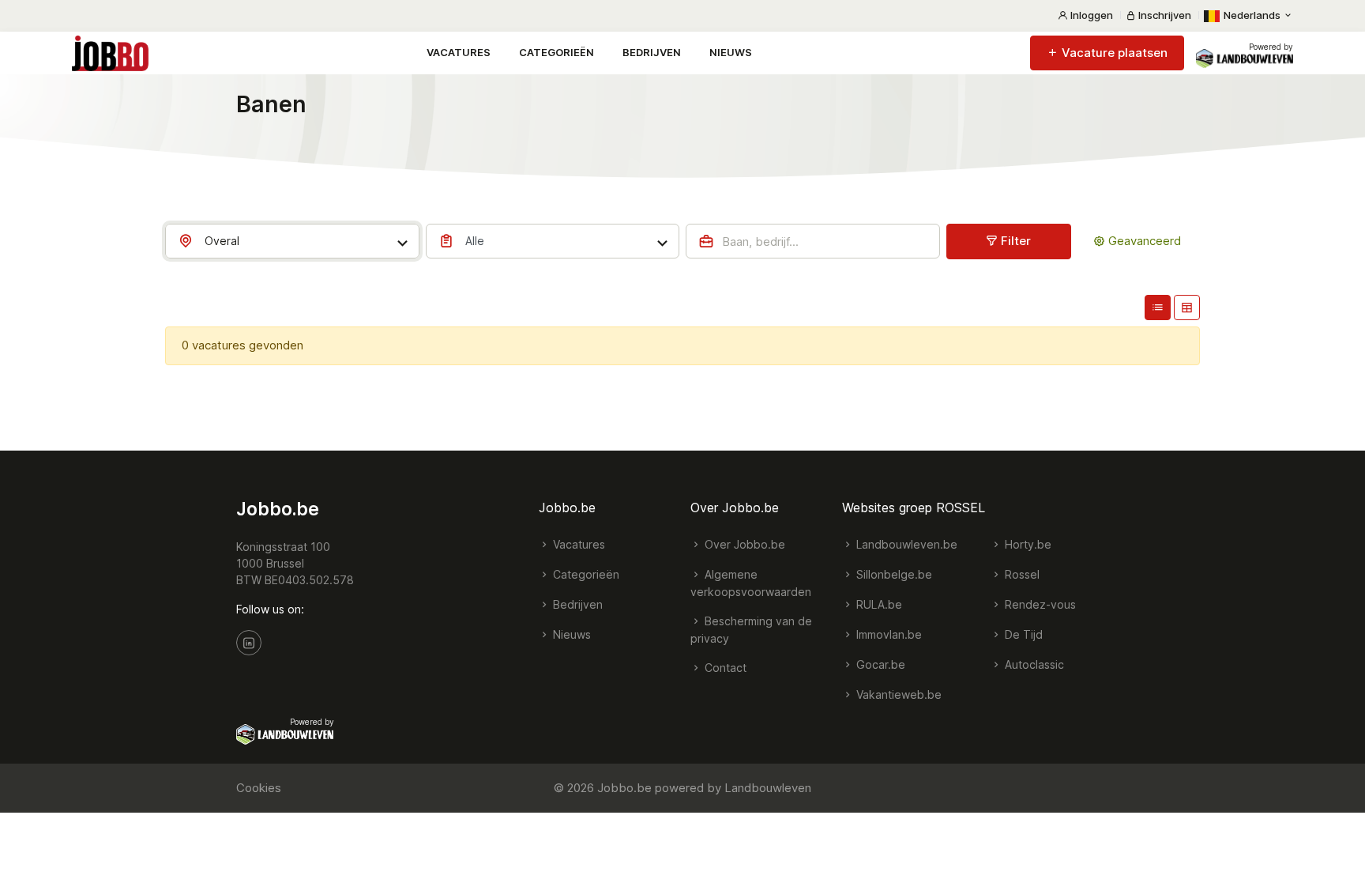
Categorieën (556, 52)
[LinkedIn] (248, 642)
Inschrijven (1163, 15)
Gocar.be (879, 664)
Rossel (1021, 574)
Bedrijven (651, 52)
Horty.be (1026, 544)
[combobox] (292, 241)
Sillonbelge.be (892, 574)
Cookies (258, 787)
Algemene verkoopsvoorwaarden (750, 583)
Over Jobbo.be (743, 544)
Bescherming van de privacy (751, 629)
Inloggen (1090, 15)
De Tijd (1022, 634)
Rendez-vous (1039, 604)
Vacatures (459, 52)
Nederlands (1252, 15)
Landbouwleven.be (905, 544)
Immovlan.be (887, 634)
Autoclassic (1033, 664)
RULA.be (877, 604)
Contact (723, 667)
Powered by (1271, 46)
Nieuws (730, 52)
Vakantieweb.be (897, 694)
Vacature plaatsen (1113, 52)
